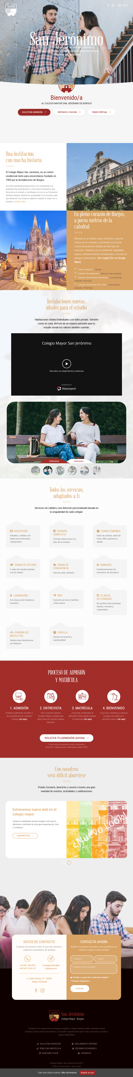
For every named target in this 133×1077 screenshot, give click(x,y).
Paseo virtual (100, 112)
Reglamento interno (85, 1044)
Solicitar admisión (32, 112)
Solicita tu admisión (65, 738)
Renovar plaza (50, 1053)
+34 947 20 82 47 (27, 968)
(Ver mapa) (103, 258)
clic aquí (23, 719)
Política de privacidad (61, 1066)
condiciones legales (99, 977)
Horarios (85, 1053)
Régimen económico (86, 1048)
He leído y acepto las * (91, 977)
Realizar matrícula (50, 1048)
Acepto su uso (87, 1072)
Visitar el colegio (68, 112)
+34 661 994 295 (27, 965)
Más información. (69, 1072)
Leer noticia (24, 835)
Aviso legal (76, 1066)
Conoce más (20, 201)
